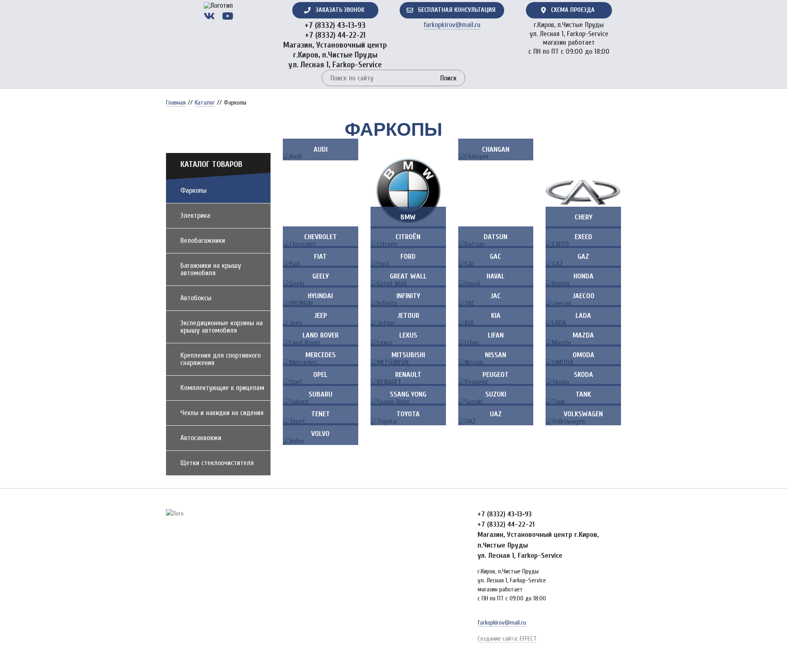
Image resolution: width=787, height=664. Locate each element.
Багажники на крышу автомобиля (210, 269)
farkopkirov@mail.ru (451, 25)
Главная (176, 102)
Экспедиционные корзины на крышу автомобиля (221, 327)
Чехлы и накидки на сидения (222, 412)
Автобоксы (196, 298)
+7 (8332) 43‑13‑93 (335, 25)
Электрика (195, 215)
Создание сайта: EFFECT (507, 638)
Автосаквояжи (200, 438)
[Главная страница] (218, 5)
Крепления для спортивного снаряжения (220, 359)
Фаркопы (193, 190)
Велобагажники (202, 240)
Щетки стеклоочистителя (217, 463)
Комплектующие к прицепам (222, 387)
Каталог (205, 102)
